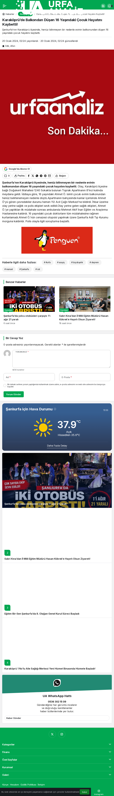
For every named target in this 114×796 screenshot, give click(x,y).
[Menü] (4, 6)
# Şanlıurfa (24, 269)
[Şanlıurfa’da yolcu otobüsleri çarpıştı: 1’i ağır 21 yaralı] (29, 305)
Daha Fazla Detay (57, 445)
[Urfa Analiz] (53, 7)
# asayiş (61, 262)
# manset (8, 269)
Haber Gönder (13, 718)
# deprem (94, 262)
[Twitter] (52, 734)
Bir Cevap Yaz (14, 338)
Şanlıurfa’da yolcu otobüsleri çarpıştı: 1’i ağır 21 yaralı (35, 503)
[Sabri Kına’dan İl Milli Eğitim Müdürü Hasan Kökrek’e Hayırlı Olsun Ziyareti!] (84, 305)
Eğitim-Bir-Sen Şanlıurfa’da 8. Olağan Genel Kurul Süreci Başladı (41, 613)
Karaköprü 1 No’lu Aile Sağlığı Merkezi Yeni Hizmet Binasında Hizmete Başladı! (49, 668)
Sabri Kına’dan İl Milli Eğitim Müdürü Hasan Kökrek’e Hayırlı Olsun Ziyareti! (47, 558)
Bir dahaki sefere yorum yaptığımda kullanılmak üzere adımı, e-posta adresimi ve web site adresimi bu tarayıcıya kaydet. (56, 385)
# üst (37, 269)
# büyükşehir (77, 262)
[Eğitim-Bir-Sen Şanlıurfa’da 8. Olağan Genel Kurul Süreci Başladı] (57, 590)
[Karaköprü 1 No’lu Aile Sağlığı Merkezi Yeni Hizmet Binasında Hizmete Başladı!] (57, 645)
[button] (103, 6)
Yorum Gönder (13, 394)
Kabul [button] (84, 792)
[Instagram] (61, 734)
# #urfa (47, 262)
